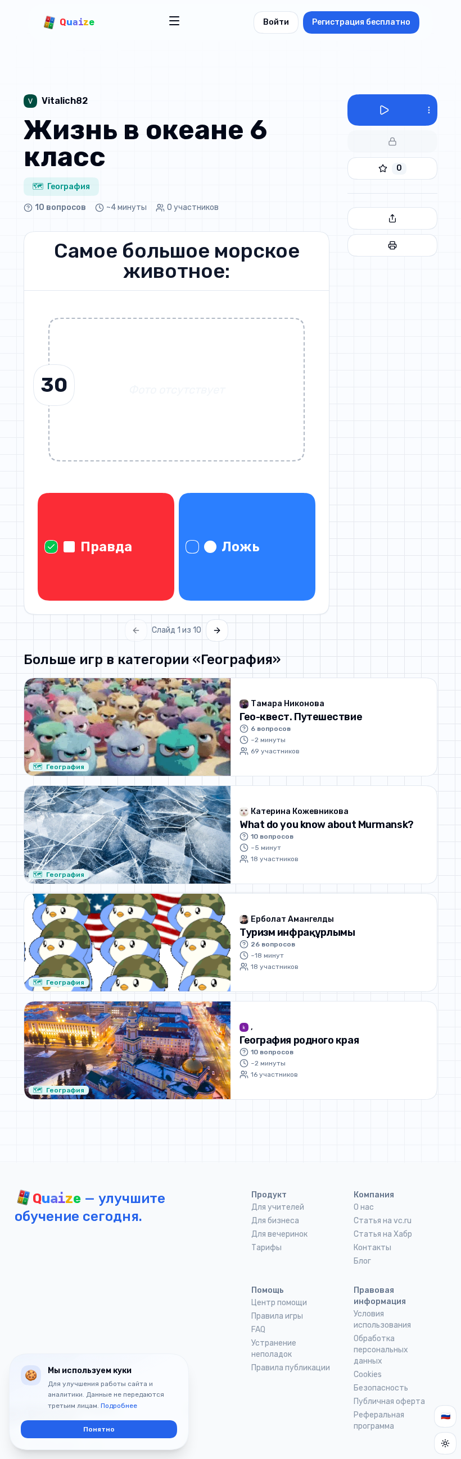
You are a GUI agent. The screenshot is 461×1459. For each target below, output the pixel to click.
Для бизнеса (275, 1220)
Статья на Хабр (383, 1234)
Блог (362, 1261)
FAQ (258, 1329)
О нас (364, 1207)
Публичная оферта (389, 1401)
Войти (276, 22)
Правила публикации (290, 1368)
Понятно (99, 1429)
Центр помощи (279, 1302)
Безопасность (381, 1388)
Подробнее (119, 1406)
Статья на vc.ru (383, 1220)
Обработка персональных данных (381, 1350)
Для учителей (277, 1207)
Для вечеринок (279, 1234)
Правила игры (277, 1316)
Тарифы (266, 1247)
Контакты (372, 1247)
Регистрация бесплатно (361, 22)
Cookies (368, 1374)
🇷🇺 (445, 1416)
